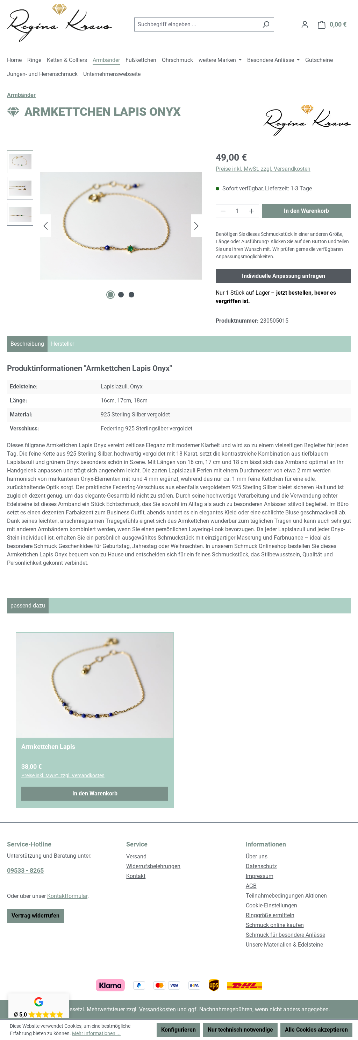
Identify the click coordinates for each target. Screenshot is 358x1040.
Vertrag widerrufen (35, 915)
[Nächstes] (196, 226)
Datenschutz (261, 866)
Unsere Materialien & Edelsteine (284, 944)
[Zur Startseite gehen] (59, 23)
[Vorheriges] (45, 226)
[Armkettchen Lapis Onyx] (121, 226)
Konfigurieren (178, 1029)
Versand (136, 856)
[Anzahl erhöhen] (251, 211)
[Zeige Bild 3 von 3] (131, 294)
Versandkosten (157, 1009)
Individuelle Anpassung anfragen (283, 276)
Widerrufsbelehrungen (153, 866)
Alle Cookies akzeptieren (316, 1029)
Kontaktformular (67, 896)
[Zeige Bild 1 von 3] (110, 294)
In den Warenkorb (306, 211)
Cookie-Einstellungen (271, 905)
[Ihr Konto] (304, 24)
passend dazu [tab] (27, 605)
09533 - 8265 (25, 870)
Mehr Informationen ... (96, 1033)
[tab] (27, 344)
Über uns (256, 856)
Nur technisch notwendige (240, 1029)
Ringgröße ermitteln (270, 915)
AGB (251, 886)
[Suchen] (266, 24)
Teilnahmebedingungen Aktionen (286, 895)
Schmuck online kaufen (275, 925)
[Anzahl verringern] (223, 211)
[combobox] (196, 24)
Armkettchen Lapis (48, 746)
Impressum (259, 876)
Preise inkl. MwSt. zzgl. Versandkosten (263, 169)
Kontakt (135, 876)
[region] (104, 225)
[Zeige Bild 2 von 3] (121, 294)
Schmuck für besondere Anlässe (285, 935)
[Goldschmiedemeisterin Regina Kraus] (307, 120)
